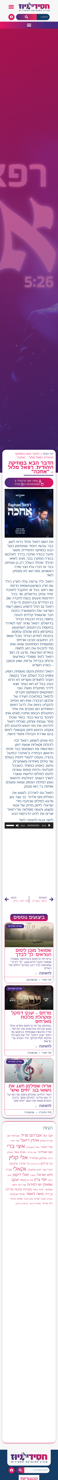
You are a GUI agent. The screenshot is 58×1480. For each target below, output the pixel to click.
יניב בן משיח (26, 1180)
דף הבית (48, 453)
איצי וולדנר (31, 1152)
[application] (29, 825)
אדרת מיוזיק (46, 1141)
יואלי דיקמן (21, 1175)
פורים (36, 1199)
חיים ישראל (45, 1175)
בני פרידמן (47, 1163)
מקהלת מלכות (23, 1189)
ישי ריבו (22, 1185)
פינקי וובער (28, 1199)
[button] (11, 7)
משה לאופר (35, 1194)
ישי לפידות (34, 1185)
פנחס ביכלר (16, 1199)
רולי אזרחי (47, 1203)
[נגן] (49, 825)
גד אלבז (24, 1163)
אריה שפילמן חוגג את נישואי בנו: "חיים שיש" (30, 1088)
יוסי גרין (40, 1180)
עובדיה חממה (47, 1199)
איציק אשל (20, 1152)
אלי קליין (18, 1158)
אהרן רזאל (30, 1140)
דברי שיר (48, 1170)
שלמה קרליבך (21, 1204)
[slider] (10, 825)
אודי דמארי (47, 1147)
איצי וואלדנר (45, 1152)
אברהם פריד (31, 1135)
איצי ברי (16, 1146)
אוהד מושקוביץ (32, 1147)
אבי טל (48, 1135)
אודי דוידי (15, 1141)
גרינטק (14, 1163)
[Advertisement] (29, 862)
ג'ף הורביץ (35, 1164)
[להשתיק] (17, 825)
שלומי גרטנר (35, 1203)
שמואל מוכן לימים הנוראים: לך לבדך (33, 952)
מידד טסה (38, 1189)
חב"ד (9, 1170)
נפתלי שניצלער (17, 1194)
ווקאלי (19, 1169)
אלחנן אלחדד (38, 1158)
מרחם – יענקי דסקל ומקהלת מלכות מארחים (31, 1017)
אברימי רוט (13, 1135)
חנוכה (33, 1175)
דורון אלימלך (34, 1170)
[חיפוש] (26, 17)
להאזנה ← (43, 973)
